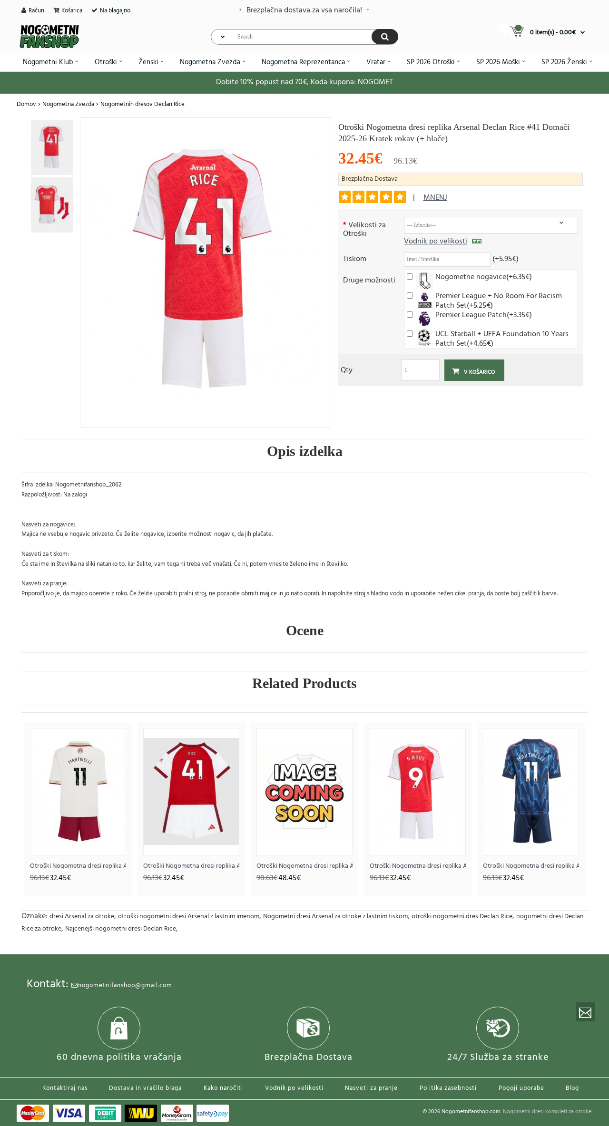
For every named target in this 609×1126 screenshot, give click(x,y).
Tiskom (354, 258)
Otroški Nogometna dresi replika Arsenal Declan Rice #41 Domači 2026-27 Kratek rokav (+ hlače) (191, 866)
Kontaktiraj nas (65, 1088)
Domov (26, 104)
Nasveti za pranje (371, 1088)
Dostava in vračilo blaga (145, 1088)
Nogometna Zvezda (68, 104)
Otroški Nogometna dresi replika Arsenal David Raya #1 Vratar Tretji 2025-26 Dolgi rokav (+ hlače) (304, 866)
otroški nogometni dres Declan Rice (462, 917)
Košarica (71, 10)
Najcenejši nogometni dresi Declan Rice (120, 929)
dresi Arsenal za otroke (81, 917)
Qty (347, 370)
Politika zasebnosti (448, 1088)
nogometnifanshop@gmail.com (125, 985)
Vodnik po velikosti (435, 241)
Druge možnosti (369, 280)
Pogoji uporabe (521, 1088)
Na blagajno (115, 10)
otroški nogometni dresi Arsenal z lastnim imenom (188, 917)
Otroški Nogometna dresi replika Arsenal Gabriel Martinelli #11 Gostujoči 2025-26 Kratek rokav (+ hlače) (531, 866)
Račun (36, 10)
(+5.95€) (505, 258)
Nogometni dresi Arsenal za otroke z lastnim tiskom (335, 917)
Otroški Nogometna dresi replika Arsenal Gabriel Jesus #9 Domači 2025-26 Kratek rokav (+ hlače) (418, 866)
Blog (572, 1088)
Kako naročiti (223, 1088)
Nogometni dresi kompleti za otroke (547, 1111)
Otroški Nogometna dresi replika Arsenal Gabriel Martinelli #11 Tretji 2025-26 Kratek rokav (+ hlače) (78, 866)
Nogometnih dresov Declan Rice (142, 104)
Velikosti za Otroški (364, 229)
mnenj (435, 198)
